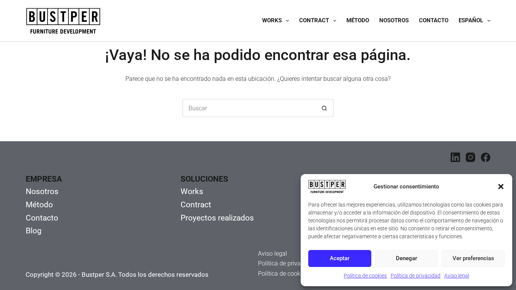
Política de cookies (365, 276)
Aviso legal (456, 276)
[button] (501, 186)
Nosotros (394, 20)
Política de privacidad (415, 276)
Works (272, 20)
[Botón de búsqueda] (324, 108)
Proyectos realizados (217, 217)
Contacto (433, 20)
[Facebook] (485, 157)
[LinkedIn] (455, 157)
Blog (34, 230)
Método (357, 20)
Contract (314, 20)
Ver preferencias (473, 258)
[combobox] (249, 108)
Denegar (406, 258)
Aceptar (339, 258)
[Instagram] (470, 157)
